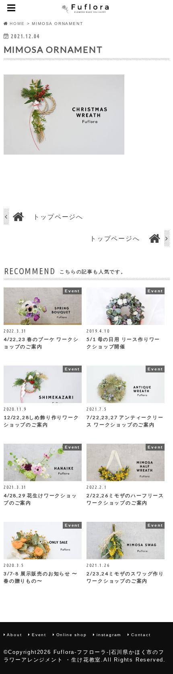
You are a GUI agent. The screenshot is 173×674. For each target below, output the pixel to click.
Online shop (71, 635)
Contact (141, 635)
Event (39, 635)
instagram (109, 635)
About (14, 635)
